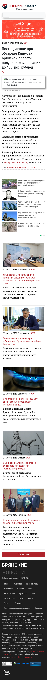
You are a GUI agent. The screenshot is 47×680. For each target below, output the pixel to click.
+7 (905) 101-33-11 (8, 654)
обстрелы (31, 167)
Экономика (8, 589)
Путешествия (9, 598)
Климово (10, 167)
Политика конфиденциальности (17, 608)
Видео (21, 598)
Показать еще (23, 554)
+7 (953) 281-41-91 (37, 651)
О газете (7, 603)
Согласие (38, 608)
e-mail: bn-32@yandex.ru (22, 657)
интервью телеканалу (16, 162)
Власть (6, 584)
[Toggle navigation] (5, 15)
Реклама (18, 603)
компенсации (20, 167)
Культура (23, 593)
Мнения (20, 589)
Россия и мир (9, 593)
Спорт (33, 593)
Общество (18, 584)
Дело (30, 589)
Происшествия (32, 584)
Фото (30, 598)
